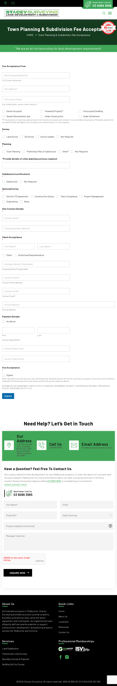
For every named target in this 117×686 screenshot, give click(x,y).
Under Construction (54, 116)
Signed (9, 375)
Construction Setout (44, 196)
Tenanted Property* (54, 111)
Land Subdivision (10, 648)
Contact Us (63, 632)
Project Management (94, 196)
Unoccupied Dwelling (93, 111)
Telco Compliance (69, 196)
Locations (63, 621)
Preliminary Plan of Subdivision (41, 151)
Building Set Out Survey (13, 664)
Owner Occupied (14, 111)
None (26, 201)
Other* (65, 151)
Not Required (67, 136)
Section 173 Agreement (17, 196)
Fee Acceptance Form (14, 67)
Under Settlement (91, 116)
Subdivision (12, 181)
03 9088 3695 (54, 481)
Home (30, 34)
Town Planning (13, 151)
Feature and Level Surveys (14, 653)
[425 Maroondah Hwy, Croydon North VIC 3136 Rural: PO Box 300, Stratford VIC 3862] (6, 3)
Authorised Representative (31, 255)
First (4, 335)
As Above (11, 321)
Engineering (12, 201)
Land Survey (12, 136)
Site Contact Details (13, 210)
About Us (62, 616)
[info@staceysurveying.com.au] (13, 3)
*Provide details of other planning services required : (30, 158)
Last (39, 335)
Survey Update (47, 136)
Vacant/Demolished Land (18, 116)
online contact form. (15, 484)
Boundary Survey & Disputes (15, 659)
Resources (63, 627)
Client (9, 255)
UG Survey (29, 136)
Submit (8, 396)
